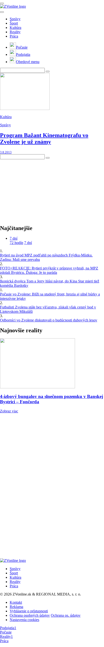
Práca (14, 36)
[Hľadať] (2, 12)
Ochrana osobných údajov (30, 615)
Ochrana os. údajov (66, 615)
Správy (15, 19)
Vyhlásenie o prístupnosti (29, 611)
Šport (14, 23)
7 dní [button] (13, 238)
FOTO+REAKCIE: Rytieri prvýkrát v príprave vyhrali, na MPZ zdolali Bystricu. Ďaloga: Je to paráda (49, 270)
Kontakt (16, 602)
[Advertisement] (36, 189)
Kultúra (15, 28)
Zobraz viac (9, 411)
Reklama (16, 607)
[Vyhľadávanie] (48, 71)
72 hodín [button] (16, 243)
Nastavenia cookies (24, 620)
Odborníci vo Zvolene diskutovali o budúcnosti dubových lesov (48, 320)
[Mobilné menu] (2, 3)
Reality (15, 32)
